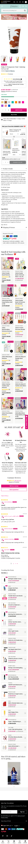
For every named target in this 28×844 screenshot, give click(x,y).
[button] (4, 74)
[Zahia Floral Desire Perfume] (7, 403)
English (16, 825)
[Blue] (9, 106)
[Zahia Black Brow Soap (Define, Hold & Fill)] (20, 403)
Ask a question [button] (14, 489)
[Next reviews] (24, 82)
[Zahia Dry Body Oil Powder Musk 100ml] (20, 347)
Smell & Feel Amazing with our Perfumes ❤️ (13, 253)
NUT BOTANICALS (12, 576)
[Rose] (19, 102)
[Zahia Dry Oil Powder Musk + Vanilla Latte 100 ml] (4, 641)
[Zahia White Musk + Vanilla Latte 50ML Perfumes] (4, 747)
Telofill (10, 629)
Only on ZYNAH (12, 603)
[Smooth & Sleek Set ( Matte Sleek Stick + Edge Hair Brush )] (4, 606)
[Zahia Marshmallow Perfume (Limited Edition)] (7, 318)
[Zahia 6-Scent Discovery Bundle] (20, 318)
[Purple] (2, 106)
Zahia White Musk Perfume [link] (15, 149)
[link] (7, 132)
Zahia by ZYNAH (5, 271)
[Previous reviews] (3, 82)
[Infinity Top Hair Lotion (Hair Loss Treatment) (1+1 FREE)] (4, 623)
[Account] (23, 6)
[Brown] (6, 102)
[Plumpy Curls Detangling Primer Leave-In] (4, 669)
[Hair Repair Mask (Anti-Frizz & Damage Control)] (4, 650)
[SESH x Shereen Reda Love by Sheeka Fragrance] (4, 704)
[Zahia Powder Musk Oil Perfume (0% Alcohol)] (20, 290)
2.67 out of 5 (17, 480)
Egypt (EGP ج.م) (7, 825)
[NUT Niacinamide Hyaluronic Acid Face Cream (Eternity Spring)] (4, 677)
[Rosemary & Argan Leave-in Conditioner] (4, 695)
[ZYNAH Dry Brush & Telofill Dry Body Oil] (4, 659)
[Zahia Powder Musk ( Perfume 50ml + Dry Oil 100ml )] (20, 263)
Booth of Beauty (10, 71)
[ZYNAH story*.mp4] (14, 773)
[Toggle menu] (2, 6)
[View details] (25, 580)
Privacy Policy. (4, 817)
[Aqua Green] (12, 102)
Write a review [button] (14, 486)
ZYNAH (9, 735)
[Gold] (2, 102)
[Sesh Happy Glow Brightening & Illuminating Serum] (4, 713)
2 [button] (13, 563)
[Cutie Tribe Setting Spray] (4, 729)
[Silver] (9, 102)
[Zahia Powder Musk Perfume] (7, 263)
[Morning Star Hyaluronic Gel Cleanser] (4, 614)
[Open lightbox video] (14, 773)
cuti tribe (10, 727)
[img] (4, 500)
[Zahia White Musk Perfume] (7, 347)
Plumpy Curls (11, 665)
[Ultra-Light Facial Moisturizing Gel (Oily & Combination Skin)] (4, 632)
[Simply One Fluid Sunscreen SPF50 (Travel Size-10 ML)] (4, 588)
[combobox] (14, 10)
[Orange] (16, 102)
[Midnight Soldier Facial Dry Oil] (4, 580)
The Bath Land (11, 647)
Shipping (3, 91)
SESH (9, 586)
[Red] (6, 106)
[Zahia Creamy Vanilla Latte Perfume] (7, 374)
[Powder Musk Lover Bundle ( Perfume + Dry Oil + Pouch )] (4, 597)
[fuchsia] (23, 102)
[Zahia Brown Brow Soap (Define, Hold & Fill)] (7, 290)
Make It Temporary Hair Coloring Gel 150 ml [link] (15, 130)
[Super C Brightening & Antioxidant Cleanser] (4, 722)
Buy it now (14, 114)
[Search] (25, 10)
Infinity (10, 620)
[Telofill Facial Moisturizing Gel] (4, 686)
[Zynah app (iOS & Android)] (20, 6)
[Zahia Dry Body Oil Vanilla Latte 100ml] (20, 374)
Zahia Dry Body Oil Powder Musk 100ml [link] (7, 152)
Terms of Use (20, 816)
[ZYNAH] (14, 17)
